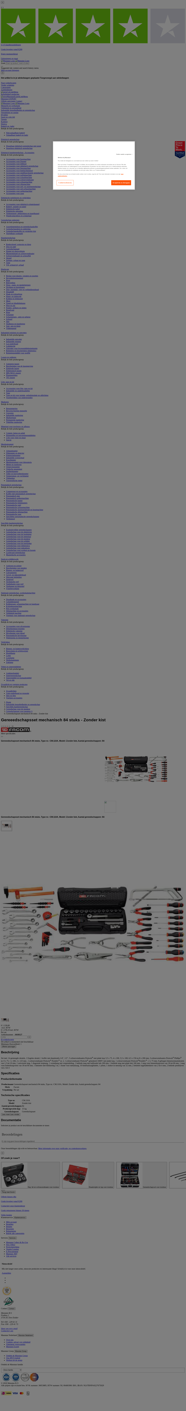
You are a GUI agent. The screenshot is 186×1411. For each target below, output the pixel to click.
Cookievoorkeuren (65, 183)
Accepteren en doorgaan (121, 183)
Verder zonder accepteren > (124, 154)
